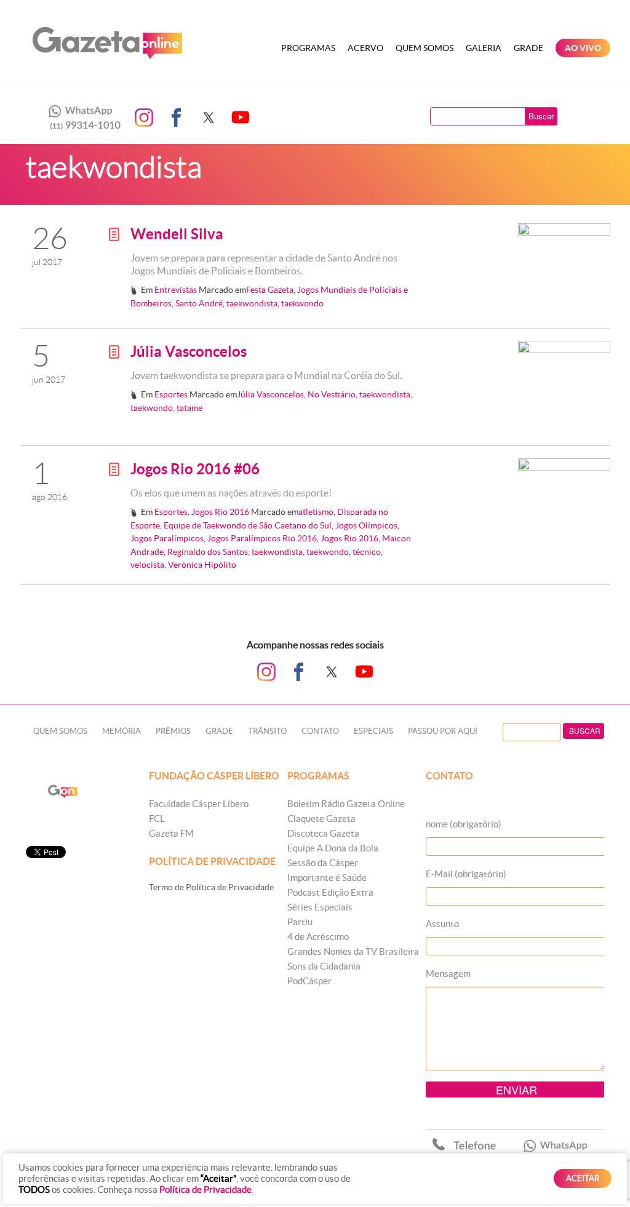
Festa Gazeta (269, 290)
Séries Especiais (320, 907)
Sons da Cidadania (324, 966)
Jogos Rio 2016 (220, 512)
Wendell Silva (176, 234)
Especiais (373, 731)
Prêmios (173, 731)
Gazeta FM (171, 833)
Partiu (300, 922)
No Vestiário (332, 394)
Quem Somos (424, 48)
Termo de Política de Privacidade (211, 887)
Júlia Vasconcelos (188, 351)
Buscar (541, 116)
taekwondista (251, 303)
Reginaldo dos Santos (207, 552)
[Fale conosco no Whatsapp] (81, 117)
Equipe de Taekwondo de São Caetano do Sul (248, 525)
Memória (121, 731)
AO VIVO (583, 48)
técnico (367, 552)
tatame (189, 408)
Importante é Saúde (327, 877)
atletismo (315, 512)
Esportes (171, 394)
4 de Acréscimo (318, 936)
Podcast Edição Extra (330, 892)
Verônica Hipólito (202, 565)
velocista (147, 565)
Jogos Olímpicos (366, 525)
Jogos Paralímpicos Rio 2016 (262, 538)
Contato (320, 731)
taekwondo (302, 303)
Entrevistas (175, 290)
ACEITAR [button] (582, 1178)
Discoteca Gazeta (323, 833)
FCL (157, 818)
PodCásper (309, 981)
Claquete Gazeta (321, 818)
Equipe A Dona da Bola (332, 848)
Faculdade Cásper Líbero (199, 804)
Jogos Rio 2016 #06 (195, 469)
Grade (528, 48)
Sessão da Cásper (322, 863)
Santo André (199, 303)
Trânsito (267, 731)
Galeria (483, 48)
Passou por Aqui (442, 731)
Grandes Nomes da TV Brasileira (353, 951)
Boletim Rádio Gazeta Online (346, 804)
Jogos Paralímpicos (167, 538)
